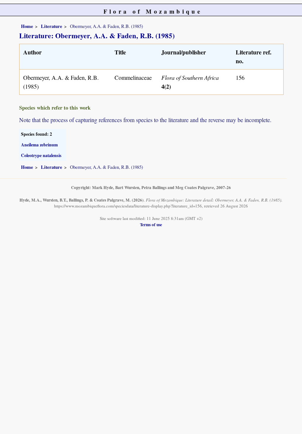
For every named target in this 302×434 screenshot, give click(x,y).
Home (27, 26)
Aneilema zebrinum (39, 145)
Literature (51, 26)
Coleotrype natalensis (41, 155)
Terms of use (151, 224)
